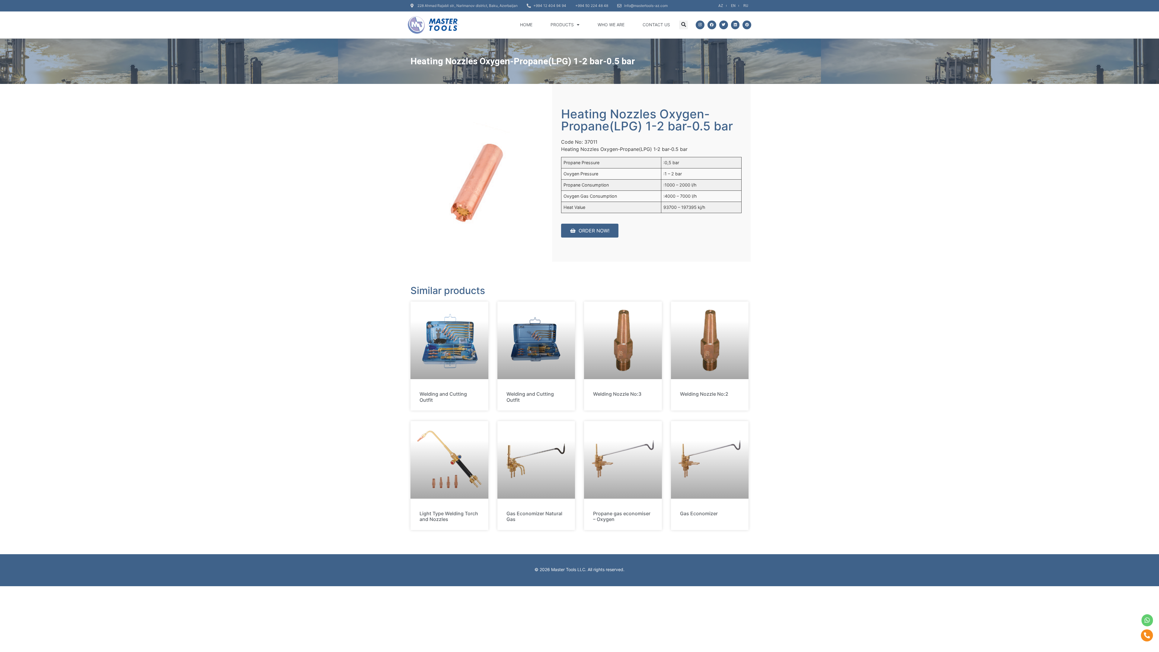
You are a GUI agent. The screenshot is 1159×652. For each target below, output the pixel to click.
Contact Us (656, 24)
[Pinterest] (746, 25)
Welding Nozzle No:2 (704, 394)
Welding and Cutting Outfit (443, 397)
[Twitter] (723, 25)
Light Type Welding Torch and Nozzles (449, 516)
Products (562, 24)
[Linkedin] (735, 25)
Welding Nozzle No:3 (617, 394)
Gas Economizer (699, 513)
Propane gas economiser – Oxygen (621, 516)
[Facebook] (711, 25)
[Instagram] (700, 25)
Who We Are (611, 24)
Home (526, 24)
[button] (683, 25)
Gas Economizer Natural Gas (534, 516)
